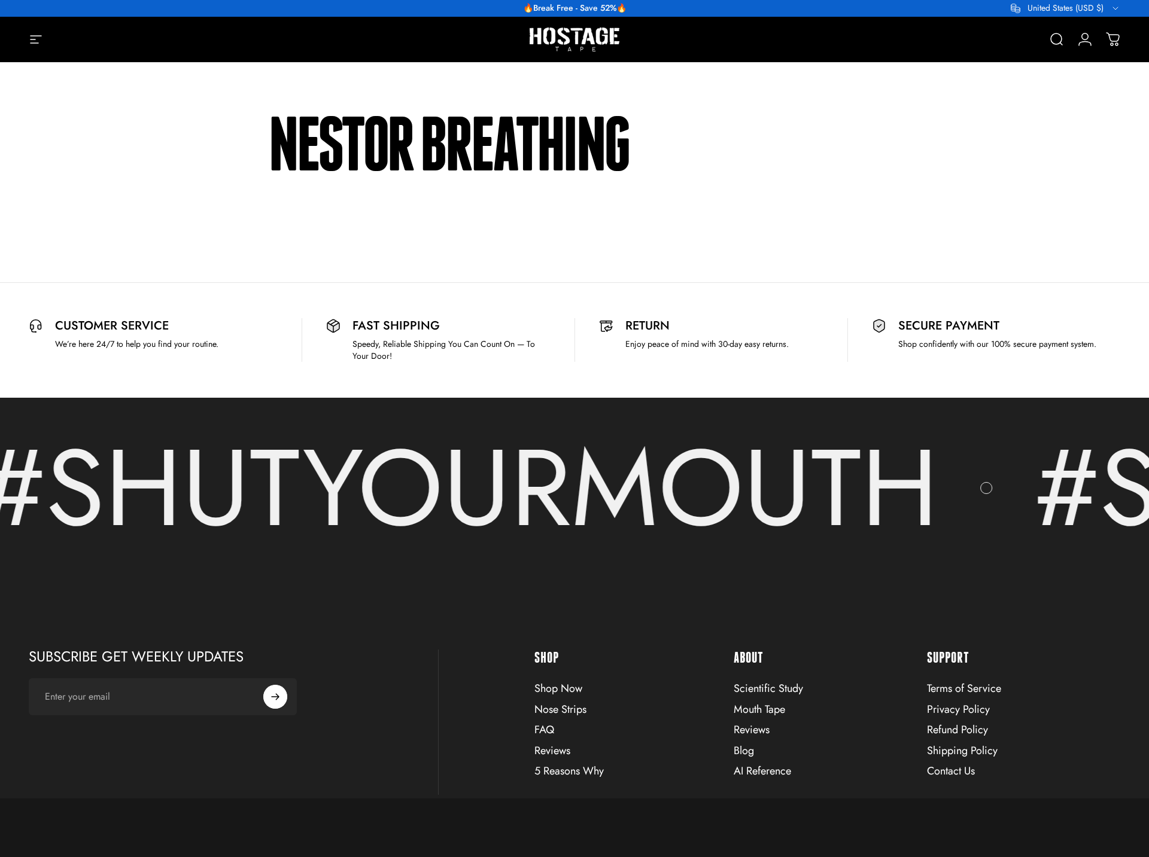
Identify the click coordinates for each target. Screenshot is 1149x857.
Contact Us (951, 771)
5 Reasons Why (569, 771)
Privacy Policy (958, 709)
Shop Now (558, 689)
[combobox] (1065, 8)
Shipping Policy (962, 751)
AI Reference (762, 771)
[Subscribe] (275, 697)
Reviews (552, 751)
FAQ (544, 730)
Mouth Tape (759, 709)
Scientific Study (768, 689)
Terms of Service (964, 689)
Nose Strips (560, 709)
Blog (744, 751)
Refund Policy (957, 730)
